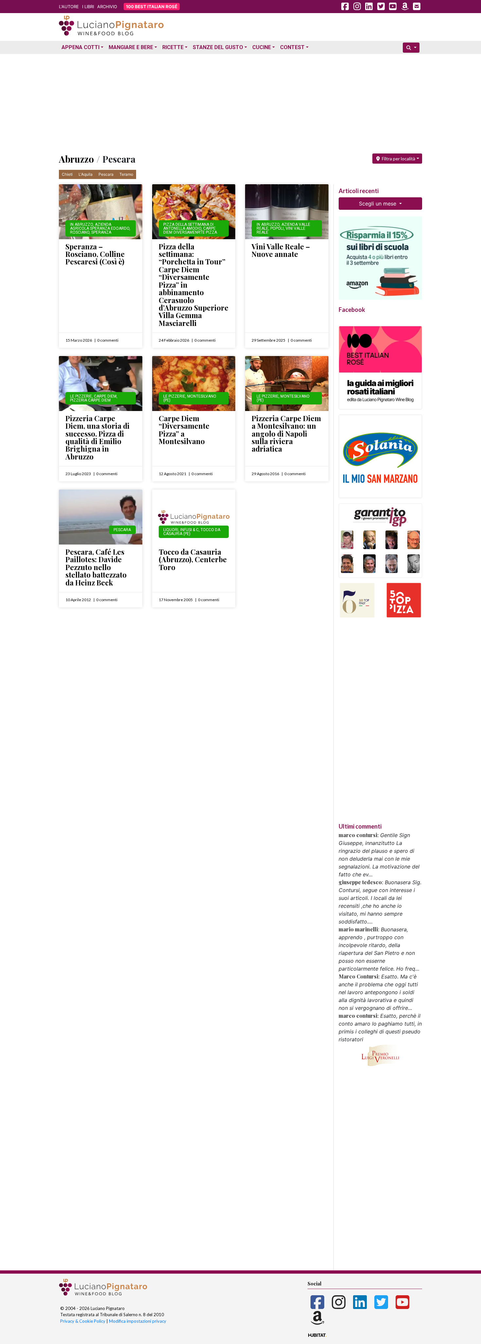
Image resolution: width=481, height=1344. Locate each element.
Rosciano (79, 232)
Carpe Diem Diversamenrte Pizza (190, 230)
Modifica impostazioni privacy (137, 1321)
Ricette (173, 47)
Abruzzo (76, 159)
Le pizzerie (81, 396)
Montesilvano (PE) (189, 398)
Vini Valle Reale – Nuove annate (281, 250)
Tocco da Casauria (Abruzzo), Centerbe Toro (193, 559)
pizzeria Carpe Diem (90, 400)
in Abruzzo (81, 224)
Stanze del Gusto (218, 47)
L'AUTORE (69, 6)
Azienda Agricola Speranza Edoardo (99, 226)
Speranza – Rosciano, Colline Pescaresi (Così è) (95, 254)
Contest (292, 47)
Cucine (261, 47)
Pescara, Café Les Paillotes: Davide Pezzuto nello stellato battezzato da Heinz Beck (96, 567)
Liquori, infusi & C (181, 530)
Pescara (106, 174)
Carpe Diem (105, 396)
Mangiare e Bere (131, 47)
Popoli (277, 228)
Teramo (126, 174)
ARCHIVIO (107, 6)
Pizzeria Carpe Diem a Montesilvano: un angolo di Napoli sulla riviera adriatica (286, 433)
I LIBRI (88, 6)
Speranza (101, 232)
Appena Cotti (80, 47)
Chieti (67, 174)
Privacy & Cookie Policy (82, 1321)
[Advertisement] (240, 102)
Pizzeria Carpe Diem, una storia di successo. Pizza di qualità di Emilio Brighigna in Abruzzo (97, 437)
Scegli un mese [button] (378, 203)
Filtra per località (398, 158)
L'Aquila (86, 174)
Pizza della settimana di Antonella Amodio (188, 226)
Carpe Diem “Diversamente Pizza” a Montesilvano (184, 429)
